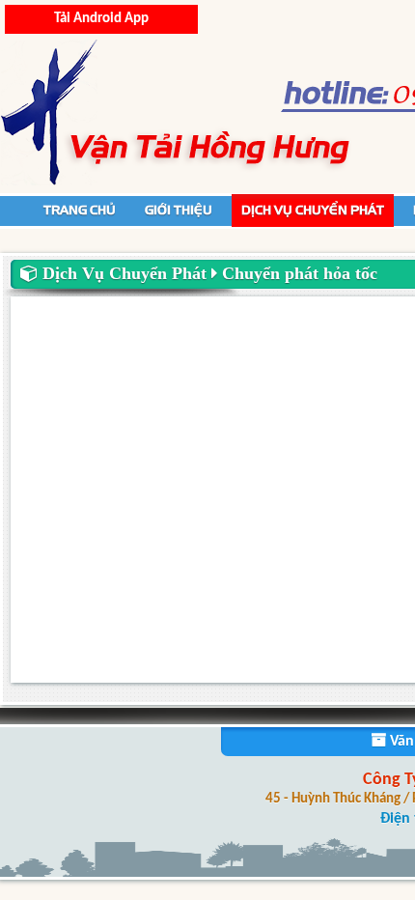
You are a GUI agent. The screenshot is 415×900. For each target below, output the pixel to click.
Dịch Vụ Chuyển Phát (312, 210)
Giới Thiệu (178, 210)
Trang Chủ (79, 210)
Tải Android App (101, 19)
